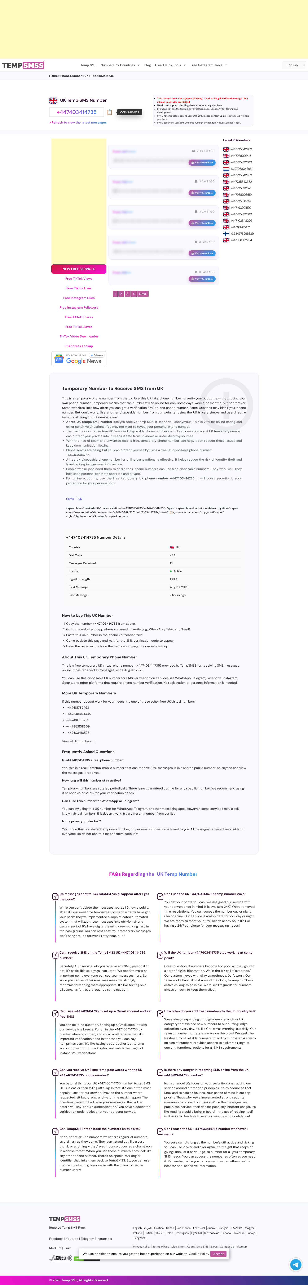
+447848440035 (78, 714)
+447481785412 (240, 227)
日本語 (149, 1233)
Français (223, 1228)
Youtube (72, 1239)
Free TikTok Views (78, 279)
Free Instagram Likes (79, 298)
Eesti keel (199, 1228)
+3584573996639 (242, 234)
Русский (196, 1233)
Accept (218, 1254)
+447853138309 (78, 726)
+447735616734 (240, 201)
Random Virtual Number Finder (223, 122)
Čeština (159, 1228)
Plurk (67, 1248)
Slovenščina (211, 1233)
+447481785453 (77, 708)
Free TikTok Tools (168, 65)
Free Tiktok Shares (79, 317)
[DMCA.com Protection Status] (86, 1260)
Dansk (170, 1228)
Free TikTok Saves (78, 327)
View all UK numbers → (79, 741)
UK (86, 76)
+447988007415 (240, 156)
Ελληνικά (236, 1228)
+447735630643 (241, 162)
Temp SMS (88, 65)
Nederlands (183, 1228)
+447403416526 (77, 733)
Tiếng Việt (139, 1238)
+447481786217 (77, 720)
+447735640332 (241, 175)
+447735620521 (240, 188)
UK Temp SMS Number (83, 100)
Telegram (231, 115)
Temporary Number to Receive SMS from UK (112, 388)
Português (182, 1233)
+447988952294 (241, 240)
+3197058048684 (241, 169)
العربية (148, 1228)
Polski (169, 1233)
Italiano (137, 1233)
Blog (147, 65)
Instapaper (105, 1239)
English (137, 1228)
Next (142, 294)
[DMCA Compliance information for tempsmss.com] (60, 1260)
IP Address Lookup (79, 346)
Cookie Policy (199, 1254)
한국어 (159, 1233)
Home (53, 76)
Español (227, 1233)
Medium (55, 1248)
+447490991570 (240, 208)
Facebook (56, 1239)
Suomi (211, 1228)
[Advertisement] (125, 29)
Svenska (239, 1233)
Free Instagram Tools (206, 65)
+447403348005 (241, 221)
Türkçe (251, 1233)
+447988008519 (240, 195)
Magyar (249, 1228)
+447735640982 (241, 149)
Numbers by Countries (118, 65)
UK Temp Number (177, 874)
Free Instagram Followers (79, 307)
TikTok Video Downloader (79, 336)
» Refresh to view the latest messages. (78, 122)
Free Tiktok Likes (79, 288)
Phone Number (71, 76)
